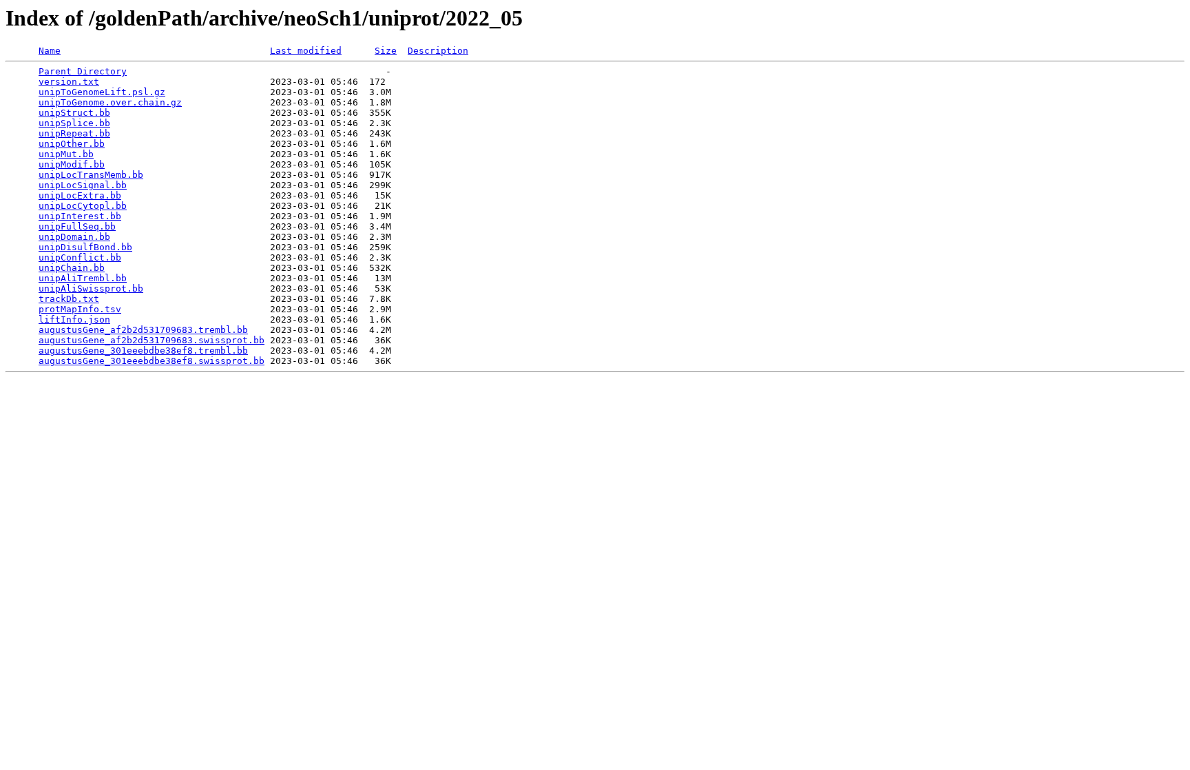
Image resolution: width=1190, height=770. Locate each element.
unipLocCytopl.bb (83, 206)
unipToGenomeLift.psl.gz (102, 92)
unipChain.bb (72, 268)
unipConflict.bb (80, 257)
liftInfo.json (74, 319)
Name (50, 50)
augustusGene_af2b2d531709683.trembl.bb (143, 330)
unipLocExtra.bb (80, 195)
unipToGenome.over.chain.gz (110, 102)
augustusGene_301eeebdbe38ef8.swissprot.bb (151, 361)
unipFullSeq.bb (77, 226)
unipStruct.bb (74, 113)
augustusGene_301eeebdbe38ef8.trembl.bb (143, 350)
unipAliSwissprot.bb (91, 288)
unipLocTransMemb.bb (91, 175)
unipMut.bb (66, 154)
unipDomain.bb (74, 237)
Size (386, 50)
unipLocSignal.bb (83, 185)
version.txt (69, 82)
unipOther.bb (72, 144)
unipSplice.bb (74, 123)
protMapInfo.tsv (80, 309)
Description (438, 50)
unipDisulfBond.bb (85, 247)
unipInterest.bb (80, 216)
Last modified (306, 50)
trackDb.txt (69, 299)
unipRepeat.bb (74, 133)
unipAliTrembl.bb (83, 278)
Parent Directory (83, 71)
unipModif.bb (72, 164)
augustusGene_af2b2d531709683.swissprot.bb (151, 340)
